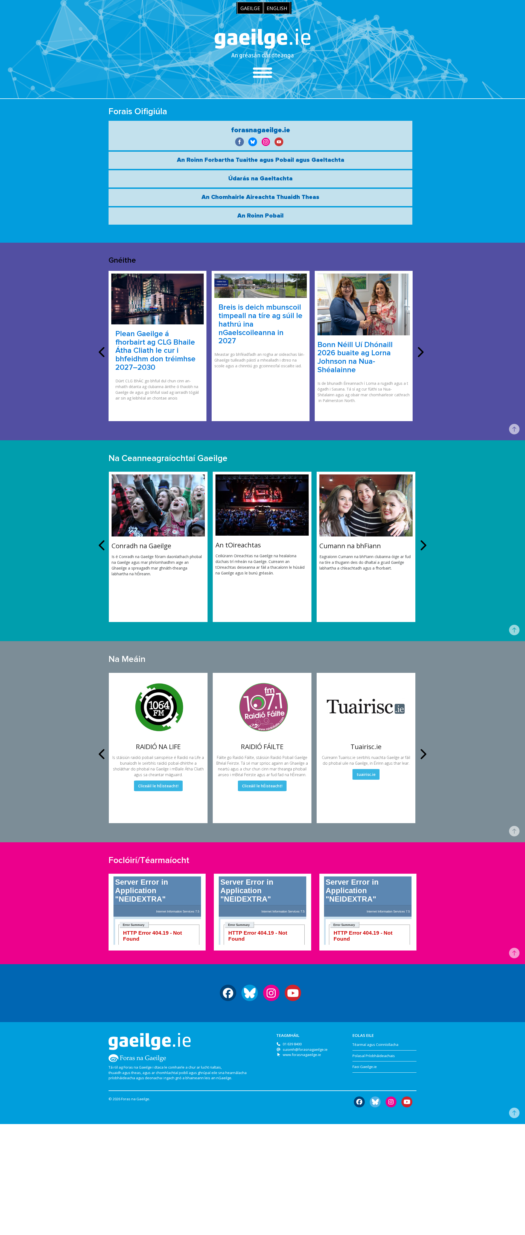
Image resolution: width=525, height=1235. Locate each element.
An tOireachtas (238, 544)
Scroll (514, 429)
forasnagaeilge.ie (260, 130)
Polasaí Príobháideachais (373, 1055)
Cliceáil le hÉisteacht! (158, 785)
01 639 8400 (292, 1044)
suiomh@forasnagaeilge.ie (305, 1049)
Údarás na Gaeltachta (260, 179)
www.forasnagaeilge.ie (302, 1054)
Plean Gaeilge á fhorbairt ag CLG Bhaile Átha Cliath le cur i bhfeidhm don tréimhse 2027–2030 (155, 350)
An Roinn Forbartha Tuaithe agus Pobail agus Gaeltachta (260, 160)
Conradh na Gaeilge (141, 545)
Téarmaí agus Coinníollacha (375, 1044)
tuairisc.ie (366, 774)
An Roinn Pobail (260, 216)
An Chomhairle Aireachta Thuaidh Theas (260, 197)
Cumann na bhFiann (350, 545)
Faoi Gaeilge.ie (364, 1066)
